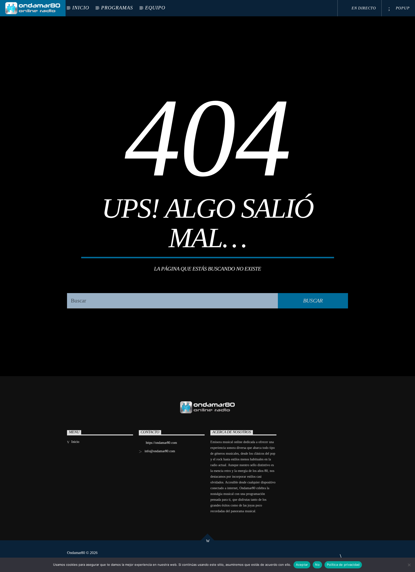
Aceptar (302, 564)
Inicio (80, 8)
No (317, 564)
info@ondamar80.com (160, 451)
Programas (117, 8)
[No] (409, 564)
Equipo (155, 8)
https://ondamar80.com (161, 443)
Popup (402, 8)
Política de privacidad (343, 564)
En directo (363, 8)
